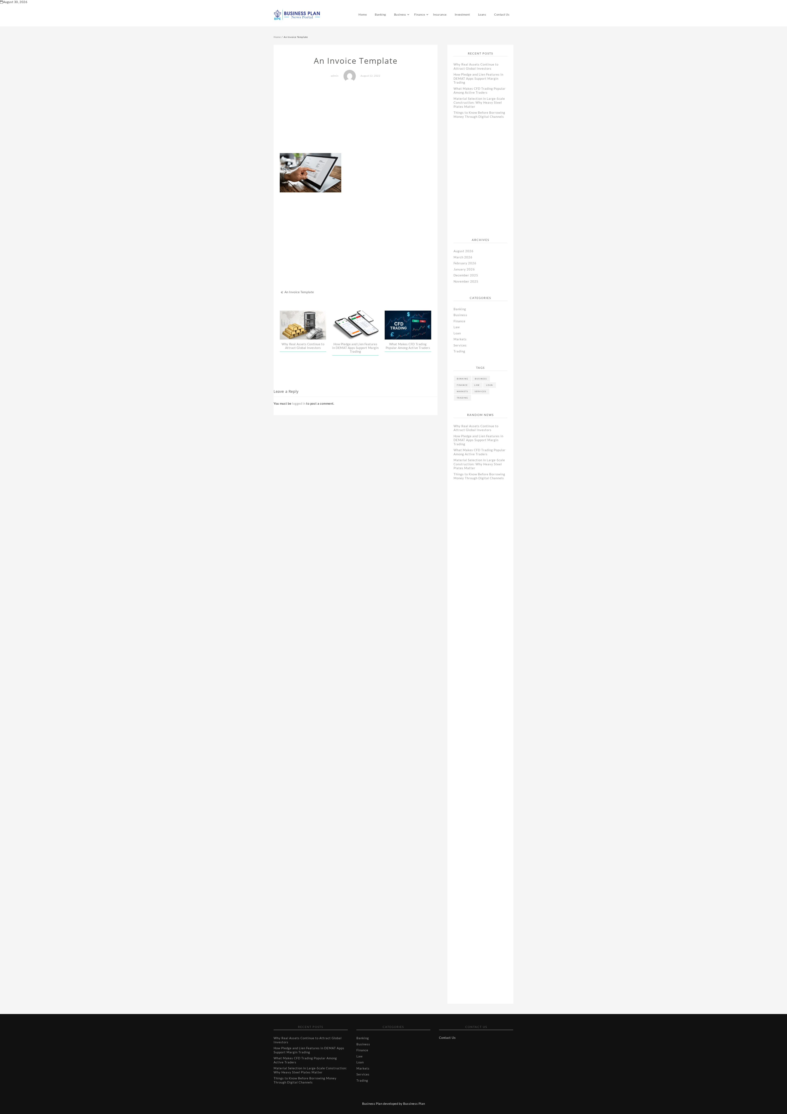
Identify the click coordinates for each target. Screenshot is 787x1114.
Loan (457, 333)
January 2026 (464, 269)
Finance (419, 14)
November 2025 (466, 281)
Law (457, 327)
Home (362, 14)
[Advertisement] (355, 118)
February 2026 (465, 263)
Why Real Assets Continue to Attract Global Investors (303, 346)
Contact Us (501, 14)
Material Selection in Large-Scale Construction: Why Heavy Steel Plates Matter (479, 102)
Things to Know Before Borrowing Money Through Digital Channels (479, 114)
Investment (462, 14)
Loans (482, 14)
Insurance (440, 14)
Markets (460, 339)
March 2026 (463, 257)
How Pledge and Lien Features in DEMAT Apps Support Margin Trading (355, 347)
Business (400, 14)
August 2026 (463, 251)
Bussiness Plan (414, 1103)
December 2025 (466, 275)
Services (460, 345)
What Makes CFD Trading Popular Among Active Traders (408, 346)
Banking (380, 14)
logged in (298, 403)
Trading (459, 351)
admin (335, 75)
